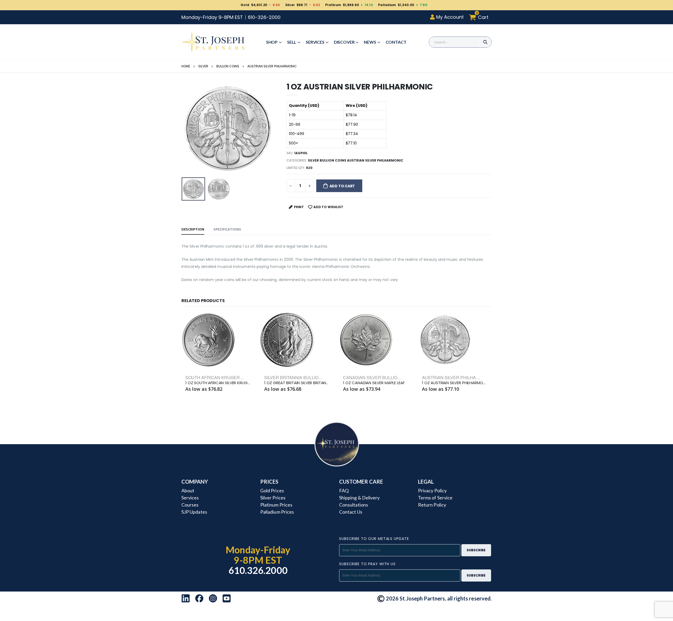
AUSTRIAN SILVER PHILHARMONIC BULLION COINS (474, 377)
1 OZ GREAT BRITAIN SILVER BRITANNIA (297, 382)
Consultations (353, 505)
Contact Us (350, 512)
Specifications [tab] (227, 229)
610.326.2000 (258, 570)
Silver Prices (272, 497)
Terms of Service (435, 497)
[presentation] (189, 128)
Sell (291, 41)
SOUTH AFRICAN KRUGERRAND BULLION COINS (235, 377)
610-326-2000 (264, 17)
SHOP (272, 41)
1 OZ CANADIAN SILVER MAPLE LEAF (374, 382)
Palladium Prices (277, 512)
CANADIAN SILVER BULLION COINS (379, 377)
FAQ (344, 490)
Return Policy (432, 505)
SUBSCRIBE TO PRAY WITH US (367, 564)
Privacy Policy (432, 490)
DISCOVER (344, 41)
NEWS (370, 41)
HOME (185, 66)
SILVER (203, 66)
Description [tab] (192, 229)
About (187, 490)
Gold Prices (272, 490)
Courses (189, 505)
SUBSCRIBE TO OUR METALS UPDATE (374, 538)
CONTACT (396, 41)
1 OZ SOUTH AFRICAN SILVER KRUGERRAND (218, 382)
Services (315, 41)
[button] (480, 17)
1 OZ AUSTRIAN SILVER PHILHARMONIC (455, 382)
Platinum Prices (276, 505)
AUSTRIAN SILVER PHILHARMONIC (272, 66)
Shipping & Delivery (359, 497)
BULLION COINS (227, 66)
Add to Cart (342, 186)
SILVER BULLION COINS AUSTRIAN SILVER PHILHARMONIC (355, 160)
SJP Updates (194, 512)
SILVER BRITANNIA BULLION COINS (300, 377)
